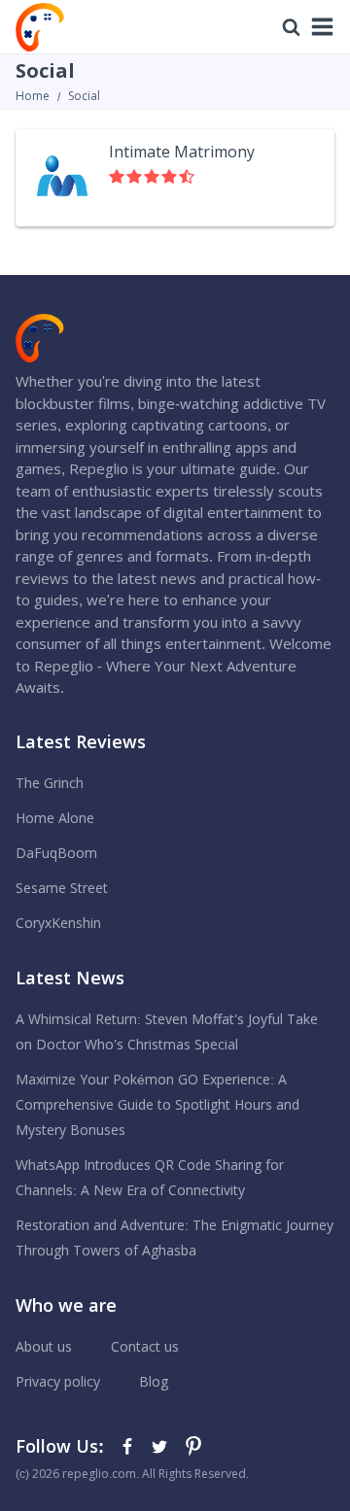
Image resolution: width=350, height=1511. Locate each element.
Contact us (145, 1347)
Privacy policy (58, 1382)
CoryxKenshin (58, 923)
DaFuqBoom (56, 853)
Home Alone (55, 818)
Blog (153, 1382)
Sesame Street (62, 888)
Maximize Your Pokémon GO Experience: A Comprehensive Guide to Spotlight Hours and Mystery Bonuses (157, 1105)
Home (33, 96)
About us (44, 1347)
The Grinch (50, 783)
